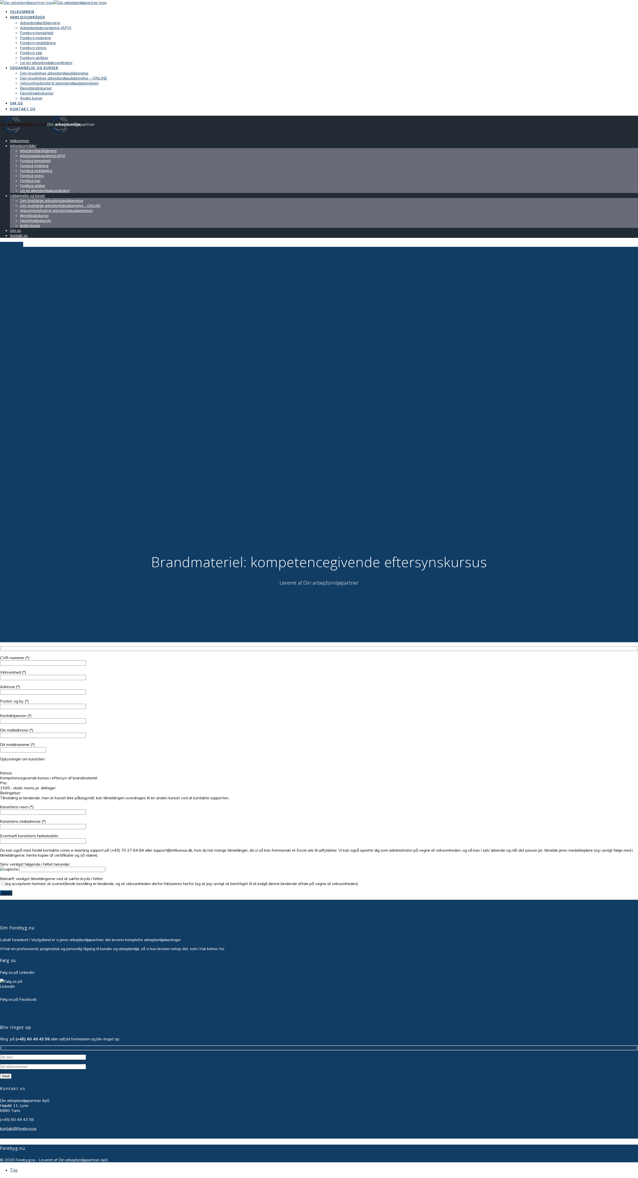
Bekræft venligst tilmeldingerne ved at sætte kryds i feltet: (179, 881)
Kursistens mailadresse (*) (23, 821)
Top (14, 1170)
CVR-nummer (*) (14, 657)
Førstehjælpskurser (37, 93)
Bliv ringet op (11, 244)
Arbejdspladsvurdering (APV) (46, 27)
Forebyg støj (31, 52)
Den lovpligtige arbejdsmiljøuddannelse (54, 73)
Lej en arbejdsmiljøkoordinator (46, 62)
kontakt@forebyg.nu (18, 1128)
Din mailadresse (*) (16, 729)
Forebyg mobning (35, 37)
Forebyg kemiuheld (36, 32)
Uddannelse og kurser (34, 67)
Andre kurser (31, 97)
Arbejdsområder (27, 17)
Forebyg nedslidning (38, 42)
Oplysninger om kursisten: (22, 758)
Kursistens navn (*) (17, 806)
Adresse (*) (10, 686)
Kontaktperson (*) (16, 715)
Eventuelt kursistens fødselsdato (29, 835)
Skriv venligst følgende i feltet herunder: (35, 864)
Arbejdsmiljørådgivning (40, 22)
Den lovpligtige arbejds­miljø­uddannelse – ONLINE (63, 78)
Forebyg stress (33, 47)
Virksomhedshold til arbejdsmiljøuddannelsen (59, 83)
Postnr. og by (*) (14, 701)
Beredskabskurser (36, 88)
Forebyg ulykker (34, 57)
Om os (16, 103)
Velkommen (22, 11)
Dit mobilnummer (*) (17, 744)
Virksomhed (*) (13, 672)
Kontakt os (22, 108)
